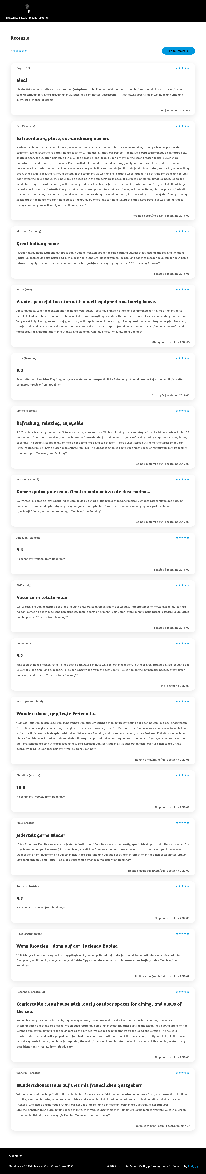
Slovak (13, 1156)
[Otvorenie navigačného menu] (198, 11)
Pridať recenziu (178, 50)
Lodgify (193, 1166)
